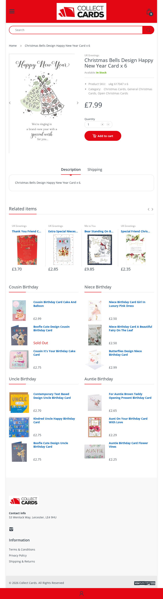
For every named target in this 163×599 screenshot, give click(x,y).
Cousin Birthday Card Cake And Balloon (54, 303)
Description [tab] (71, 169)
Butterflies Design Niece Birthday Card (125, 353)
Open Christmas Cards (113, 93)
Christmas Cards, (115, 89)
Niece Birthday (97, 287)
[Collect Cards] (81, 11)
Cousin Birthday (23, 287)
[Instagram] (11, 529)
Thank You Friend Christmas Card (27, 231)
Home (13, 45)
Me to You (90, 226)
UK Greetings (91, 55)
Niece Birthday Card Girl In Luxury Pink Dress (127, 303)
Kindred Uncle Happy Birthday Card (54, 420)
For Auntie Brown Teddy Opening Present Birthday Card (130, 395)
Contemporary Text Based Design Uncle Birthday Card (52, 395)
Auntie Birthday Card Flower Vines (128, 444)
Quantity (89, 119)
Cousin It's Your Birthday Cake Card (54, 353)
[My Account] (81, 593)
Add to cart (105, 136)
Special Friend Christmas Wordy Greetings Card (136, 231)
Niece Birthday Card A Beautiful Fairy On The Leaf (130, 328)
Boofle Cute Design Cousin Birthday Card (51, 328)
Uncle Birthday (22, 379)
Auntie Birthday (98, 379)
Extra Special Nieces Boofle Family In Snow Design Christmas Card (63, 231)
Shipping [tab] (94, 169)
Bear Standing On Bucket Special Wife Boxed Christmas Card (99, 231)
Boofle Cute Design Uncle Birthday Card (50, 444)
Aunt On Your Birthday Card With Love (128, 420)
